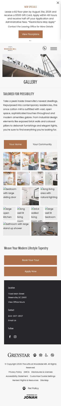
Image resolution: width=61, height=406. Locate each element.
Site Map (44, 380)
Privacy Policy (15, 372)
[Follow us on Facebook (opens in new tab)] (10, 337)
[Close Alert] (58, 3)
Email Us (12, 320)
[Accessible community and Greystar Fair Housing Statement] (46, 355)
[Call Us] (45, 48)
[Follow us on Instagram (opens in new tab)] (15, 337)
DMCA (26, 372)
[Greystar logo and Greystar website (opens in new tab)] (19, 354)
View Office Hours (16, 302)
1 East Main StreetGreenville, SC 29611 (17, 295)
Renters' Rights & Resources (25, 380)
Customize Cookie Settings (42, 376)
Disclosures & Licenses (42, 372)
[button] (31, 40)
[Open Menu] (53, 48)
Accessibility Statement (17, 376)
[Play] (44, 229)
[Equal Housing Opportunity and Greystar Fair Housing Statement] (40, 355)
